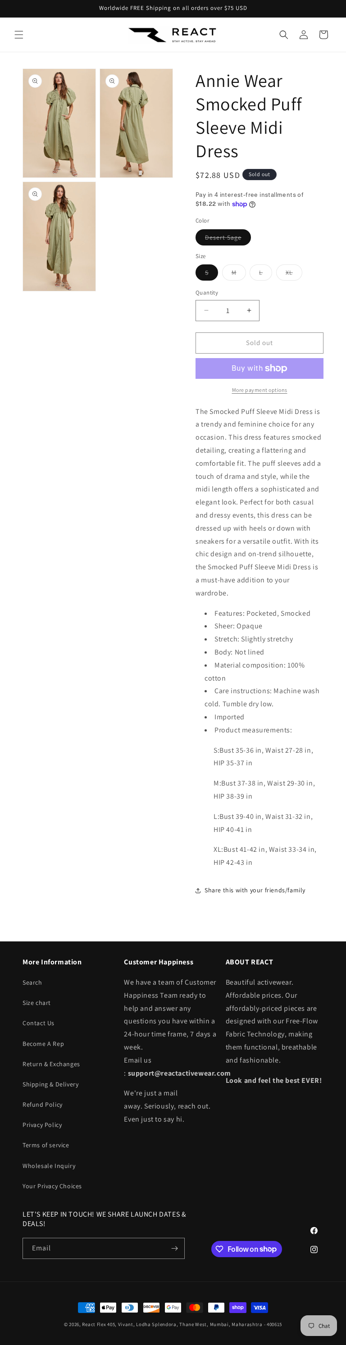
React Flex (94, 1324)
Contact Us (39, 1023)
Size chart (37, 1003)
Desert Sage (228, 239)
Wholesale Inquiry (49, 1166)
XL (294, 274)
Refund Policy (43, 1104)
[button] (19, 35)
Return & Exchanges (51, 1064)
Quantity (207, 292)
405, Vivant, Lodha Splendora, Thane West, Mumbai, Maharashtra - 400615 (194, 1324)
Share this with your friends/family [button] (255, 890)
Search (32, 982)
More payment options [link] (259, 389)
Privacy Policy (42, 1125)
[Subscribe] (174, 1248)
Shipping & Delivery (50, 1084)
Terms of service (46, 1145)
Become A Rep (43, 1044)
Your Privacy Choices (52, 1186)
